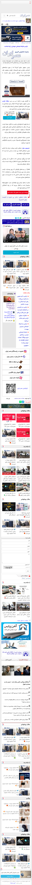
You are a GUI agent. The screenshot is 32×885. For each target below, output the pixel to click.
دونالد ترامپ (5, 101)
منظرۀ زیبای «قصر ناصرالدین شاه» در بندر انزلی (16, 719)
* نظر (29, 552)
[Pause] (5, 241)
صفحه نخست (28, 43)
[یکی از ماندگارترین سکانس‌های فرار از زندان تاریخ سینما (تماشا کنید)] (9, 299)
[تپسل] (4, 226)
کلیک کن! (9, 118)
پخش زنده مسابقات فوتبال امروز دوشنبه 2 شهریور (15, 689)
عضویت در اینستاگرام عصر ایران (14, 351)
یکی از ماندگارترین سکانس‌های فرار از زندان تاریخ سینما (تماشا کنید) (10, 306)
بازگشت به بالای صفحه (22, 621)
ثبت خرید (16, 252)
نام (29, 540)
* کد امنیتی (27, 564)
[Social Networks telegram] (16, 218)
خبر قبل (8, 205)
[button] (4, 24)
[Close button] (29, 870)
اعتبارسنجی (28, 578)
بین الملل (23, 43)
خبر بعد (24, 205)
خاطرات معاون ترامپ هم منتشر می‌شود (23, 318)
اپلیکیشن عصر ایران (22, 388)
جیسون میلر (25, 148)
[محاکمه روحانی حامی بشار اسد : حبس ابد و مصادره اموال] (16, 670)
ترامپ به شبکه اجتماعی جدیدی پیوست (23, 326)
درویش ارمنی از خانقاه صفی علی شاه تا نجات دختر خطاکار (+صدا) (12, 211)
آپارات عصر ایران (14, 378)
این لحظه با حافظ (14, 362)
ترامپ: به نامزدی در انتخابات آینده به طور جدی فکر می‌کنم (22, 310)
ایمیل (28, 546)
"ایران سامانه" (13, 883)
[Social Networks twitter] (18, 218)
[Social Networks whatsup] (20, 218)
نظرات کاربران (16, 205)
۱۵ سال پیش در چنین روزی (14, 357)
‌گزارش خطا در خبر (28, 402)
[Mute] (7, 241)
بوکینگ (23, 578)
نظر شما (28, 538)
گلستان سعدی (14, 367)
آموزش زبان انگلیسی (14, 372)
